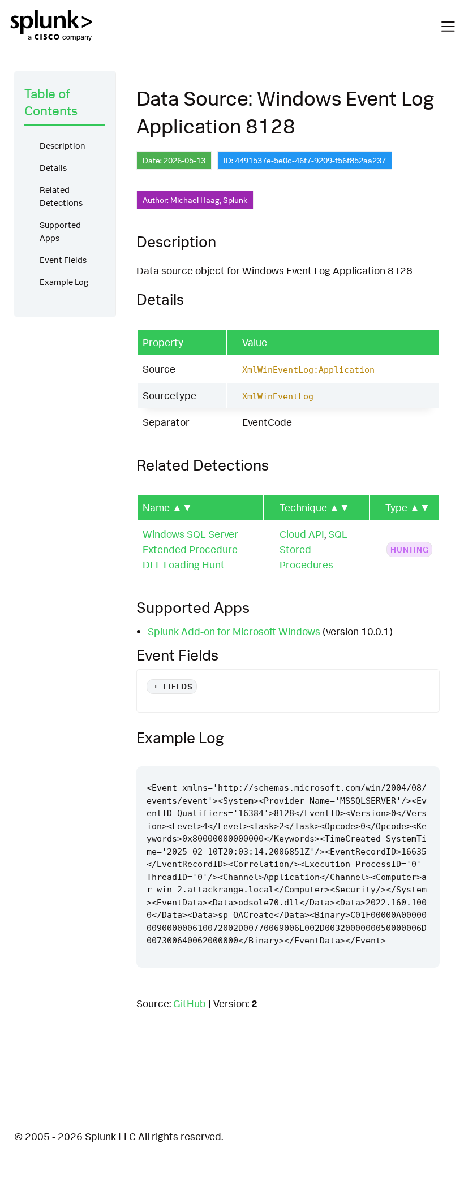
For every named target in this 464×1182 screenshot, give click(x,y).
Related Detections (61, 196)
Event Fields (63, 259)
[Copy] (397, 756)
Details (53, 167)
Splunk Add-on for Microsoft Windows (234, 631)
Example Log (64, 282)
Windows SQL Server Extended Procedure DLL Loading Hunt (190, 549)
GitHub (189, 1003)
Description (62, 145)
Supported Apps (60, 231)
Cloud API (302, 534)
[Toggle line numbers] (418, 756)
